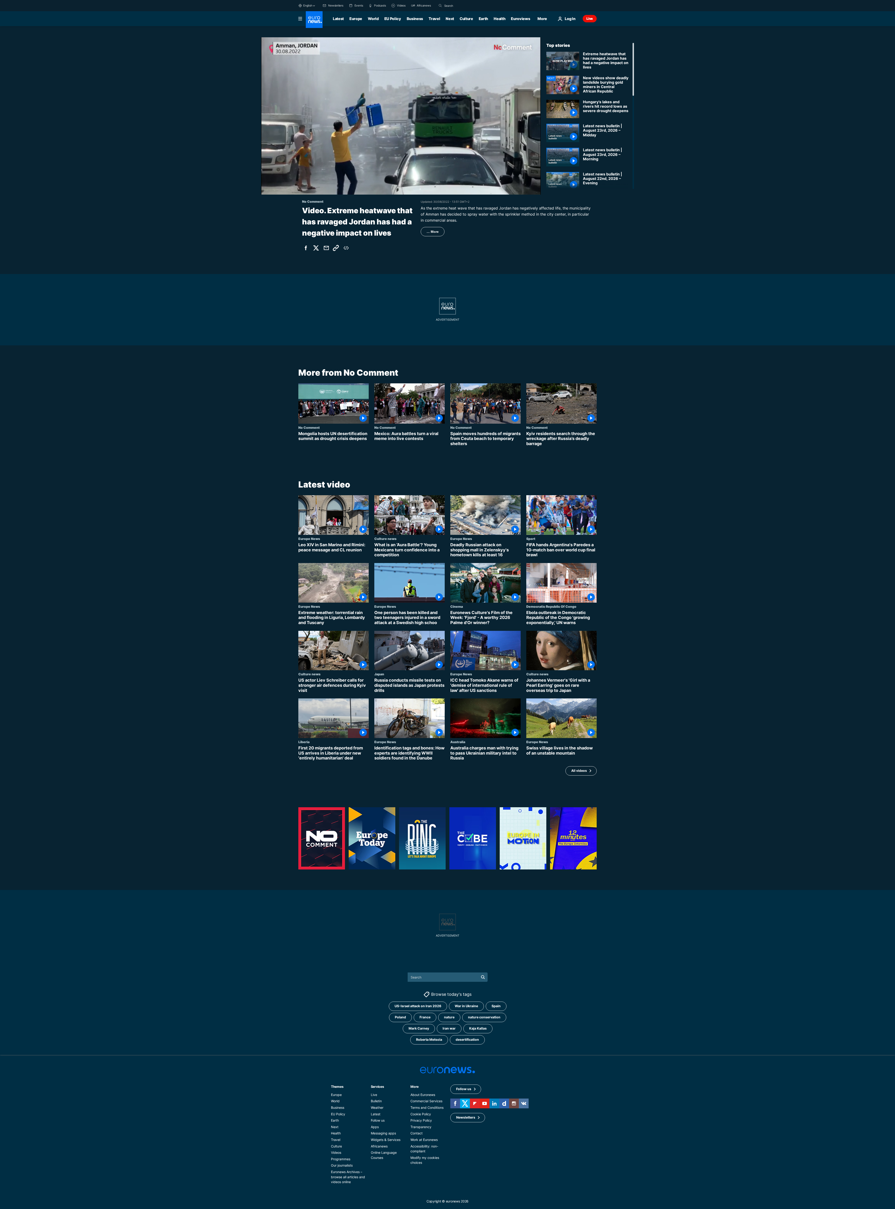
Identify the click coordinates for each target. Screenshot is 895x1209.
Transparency (420, 1127)
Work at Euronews (424, 1140)
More (414, 1087)
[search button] (440, 5)
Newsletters (465, 1117)
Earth (483, 18)
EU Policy (392, 18)
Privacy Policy (421, 1120)
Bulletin (376, 1101)
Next (450, 18)
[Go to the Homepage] (314, 19)
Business (415, 18)
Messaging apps (383, 1133)
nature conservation (484, 1017)
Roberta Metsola (429, 1039)
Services (377, 1087)
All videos (579, 771)
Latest (338, 18)
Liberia (304, 742)
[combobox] (464, 5)
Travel (434, 18)
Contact (416, 1133)
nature (449, 1017)
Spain (496, 1006)
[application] (401, 116)
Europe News (309, 538)
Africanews (379, 1146)
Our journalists (342, 1165)
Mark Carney (419, 1028)
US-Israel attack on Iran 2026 (418, 1006)
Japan (379, 674)
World (373, 18)
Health (499, 18)
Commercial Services (426, 1101)
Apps (375, 1127)
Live (589, 19)
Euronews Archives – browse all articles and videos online (348, 1177)
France (425, 1017)
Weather (377, 1107)
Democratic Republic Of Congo (551, 606)
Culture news (385, 538)
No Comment (309, 427)
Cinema (456, 606)
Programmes (340, 1159)
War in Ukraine (466, 1006)
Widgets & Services (385, 1140)
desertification (467, 1039)
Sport (530, 538)
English (307, 5)
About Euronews (422, 1095)
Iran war (449, 1028)
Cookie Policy (420, 1114)
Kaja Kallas (478, 1028)
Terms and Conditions (427, 1107)
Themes (337, 1087)
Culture (466, 18)
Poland (400, 1017)
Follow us (378, 1120)
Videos (336, 1152)
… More (433, 232)
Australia (457, 742)
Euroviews (520, 18)
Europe (355, 18)
